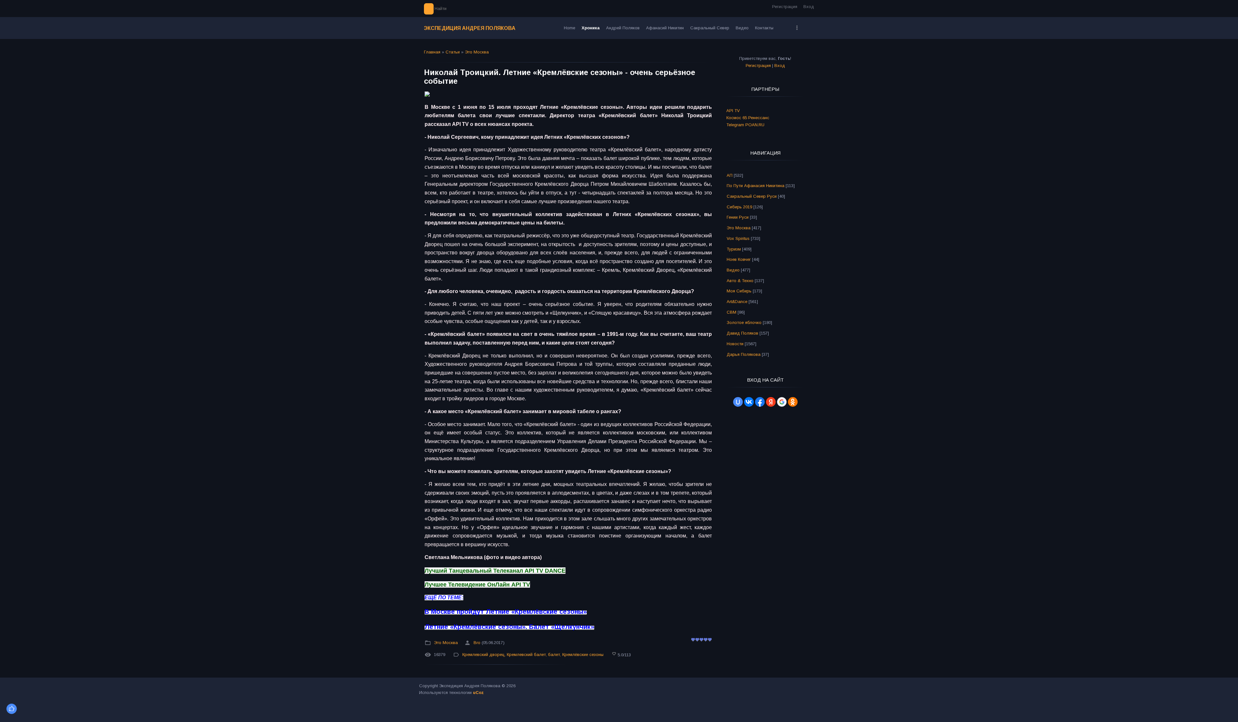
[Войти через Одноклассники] (793, 402)
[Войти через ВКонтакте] (749, 402)
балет (554, 654)
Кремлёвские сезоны (583, 654)
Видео (733, 270)
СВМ (731, 312)
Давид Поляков (742, 333)
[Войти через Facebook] (760, 402)
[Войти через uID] (738, 402)
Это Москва (477, 52)
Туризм (734, 249)
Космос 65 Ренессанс (747, 117)
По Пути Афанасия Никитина (755, 185)
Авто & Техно (740, 280)
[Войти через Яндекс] (771, 402)
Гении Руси (738, 217)
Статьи (453, 52)
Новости (735, 343)
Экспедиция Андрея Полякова (470, 28)
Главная (432, 52)
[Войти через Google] (782, 402)
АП (729, 175)
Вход (808, 6)
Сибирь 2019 (739, 206)
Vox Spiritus (738, 238)
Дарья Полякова (744, 354)
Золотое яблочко (744, 322)
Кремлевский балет (526, 654)
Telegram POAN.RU (745, 124)
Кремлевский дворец (483, 654)
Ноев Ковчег (739, 259)
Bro (477, 642)
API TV (733, 110)
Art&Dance (737, 301)
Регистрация (784, 6)
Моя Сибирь (739, 291)
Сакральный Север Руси (752, 196)
